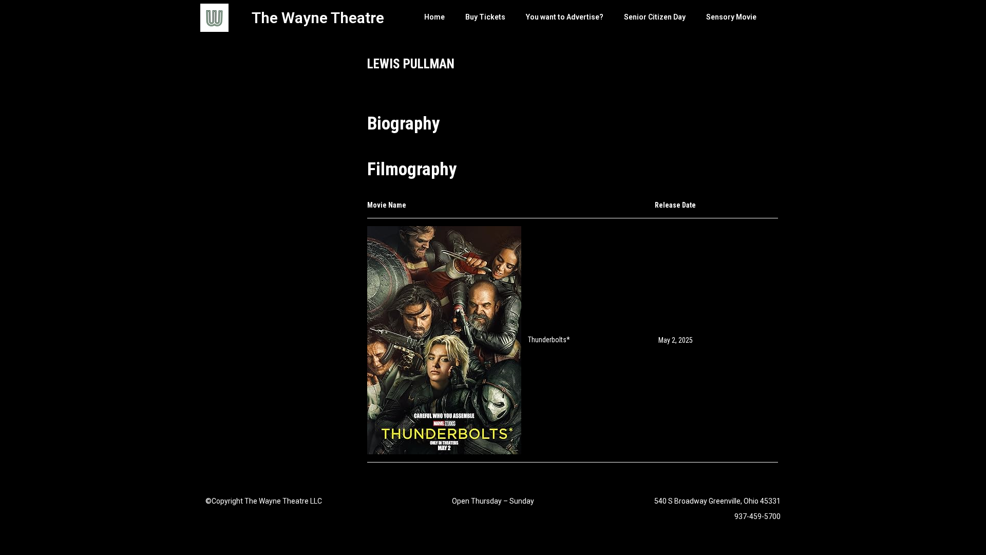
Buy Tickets (485, 17)
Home (434, 17)
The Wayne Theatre (318, 18)
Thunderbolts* (549, 340)
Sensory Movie (731, 17)
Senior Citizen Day (655, 17)
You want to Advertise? (564, 17)
